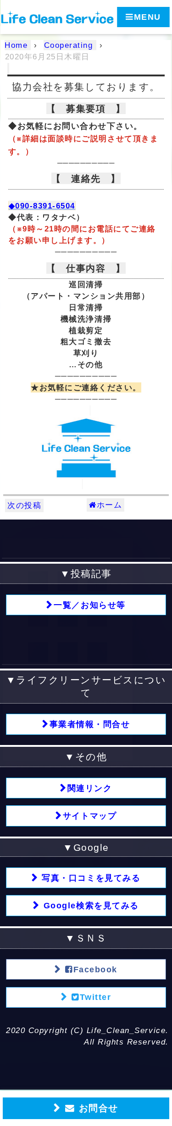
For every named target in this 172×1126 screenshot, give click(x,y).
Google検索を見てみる (89, 905)
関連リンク (89, 788)
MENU (147, 17)
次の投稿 (24, 505)
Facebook (95, 969)
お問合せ (96, 1108)
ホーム (109, 505)
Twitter (95, 997)
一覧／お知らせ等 (89, 605)
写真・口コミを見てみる (89, 878)
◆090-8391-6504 (42, 206)
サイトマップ (90, 815)
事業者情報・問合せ (90, 724)
